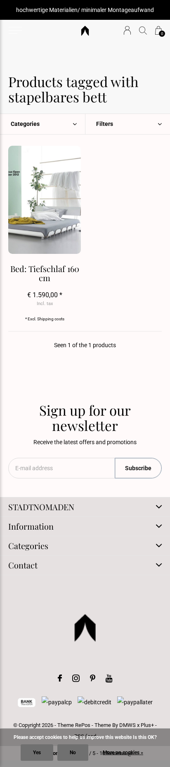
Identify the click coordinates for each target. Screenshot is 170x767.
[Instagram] (76, 678)
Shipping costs (50, 319)
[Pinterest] (92, 678)
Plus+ (147, 725)
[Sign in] (127, 30)
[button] (15, 31)
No (73, 752)
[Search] (143, 30)
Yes (37, 752)
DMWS (127, 725)
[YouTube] (109, 678)
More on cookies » (123, 752)
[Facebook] (60, 678)
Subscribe (138, 468)
